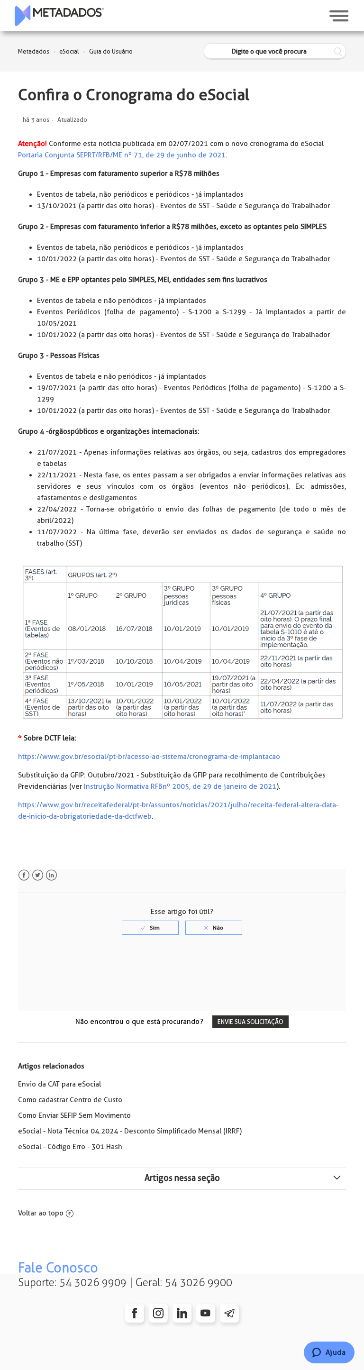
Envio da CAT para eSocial (59, 1084)
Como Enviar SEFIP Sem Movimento (74, 1115)
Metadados (33, 51)
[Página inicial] (59, 15)
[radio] (150, 928)
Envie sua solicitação (250, 1021)
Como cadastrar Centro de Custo (70, 1100)
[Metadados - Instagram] (158, 1313)
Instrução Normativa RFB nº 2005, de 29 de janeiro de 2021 (180, 786)
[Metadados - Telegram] (229, 1313)
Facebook (24, 875)
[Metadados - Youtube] (205, 1313)
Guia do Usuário (111, 51)
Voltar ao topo (41, 1213)
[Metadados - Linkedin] (182, 1313)
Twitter (38, 875)
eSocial (69, 51)
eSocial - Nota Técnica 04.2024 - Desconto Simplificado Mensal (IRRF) (130, 1131)
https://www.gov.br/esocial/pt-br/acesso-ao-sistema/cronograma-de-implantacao (149, 756)
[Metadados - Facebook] (134, 1313)
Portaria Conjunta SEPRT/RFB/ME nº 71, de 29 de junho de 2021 (122, 155)
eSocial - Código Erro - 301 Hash (70, 1146)
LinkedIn (51, 875)
